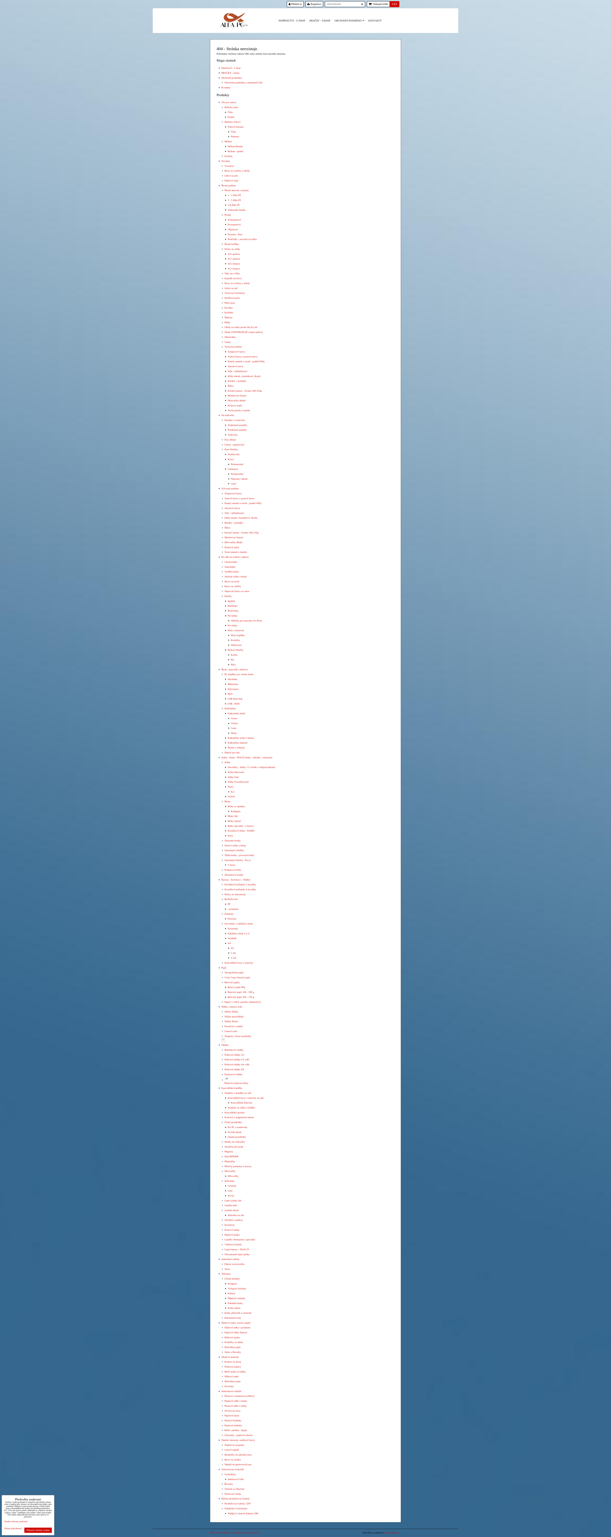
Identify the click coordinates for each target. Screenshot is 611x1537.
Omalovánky (231, 562)
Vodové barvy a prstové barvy (243, 356)
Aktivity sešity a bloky (236, 576)
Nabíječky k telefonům (236, 1508)
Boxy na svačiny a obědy (237, 170)
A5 (232, 948)
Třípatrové (233, 229)
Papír (223, 967)
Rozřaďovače (231, 899)
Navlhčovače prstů (234, 1146)
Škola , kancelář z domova (234, 669)
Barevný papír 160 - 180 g (241, 992)
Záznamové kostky (234, 874)
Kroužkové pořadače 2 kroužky (240, 884)
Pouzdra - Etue (235, 234)
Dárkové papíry (232, 1337)
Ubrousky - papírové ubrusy (239, 1435)
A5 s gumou (234, 258)
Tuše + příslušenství (237, 371)
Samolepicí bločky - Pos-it (238, 860)
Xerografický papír (234, 972)
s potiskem (233, 909)
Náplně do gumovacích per (238, 1464)
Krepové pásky (232, 1229)
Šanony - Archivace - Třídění (235, 879)
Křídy (227, 322)
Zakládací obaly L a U (239, 933)
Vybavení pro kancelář (232, 1469)
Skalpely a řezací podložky (238, 1036)
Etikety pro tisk (232, 752)
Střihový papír (232, 1376)
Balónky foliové (233, 121)
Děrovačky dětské (237, 400)
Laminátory (230, 1474)
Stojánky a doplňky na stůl (238, 1093)
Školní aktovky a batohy (237, 190)
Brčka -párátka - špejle (236, 1430)
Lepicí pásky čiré (233, 1200)
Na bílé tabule (235, 1132)
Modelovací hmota (237, 395)
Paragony (232, 1283)
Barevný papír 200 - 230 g (241, 997)
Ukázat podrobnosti (13, 1528)
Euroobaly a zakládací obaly (239, 923)
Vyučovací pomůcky (235, 293)
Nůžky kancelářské (234, 1016)
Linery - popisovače (234, 444)
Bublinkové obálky (234, 1049)
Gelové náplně (232, 1449)
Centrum (232, 1185)
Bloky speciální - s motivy (241, 826)
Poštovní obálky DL (234, 1069)
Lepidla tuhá (231, 1205)
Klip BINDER (231, 1156)
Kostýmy (235, 640)
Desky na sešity (232, 249)
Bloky (228, 801)
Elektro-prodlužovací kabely (235, 1498)
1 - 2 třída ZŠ (234, 195)
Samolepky (230, 566)
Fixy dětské (230, 439)
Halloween (236, 645)
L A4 (233, 953)
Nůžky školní (231, 1021)
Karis (230, 835)
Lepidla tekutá (232, 1210)
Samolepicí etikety (230, 1259)
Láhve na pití (231, 175)
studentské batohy (237, 209)
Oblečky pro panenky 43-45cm (246, 620)
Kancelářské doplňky (231, 1088)
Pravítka (229, 307)
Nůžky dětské (231, 1011)
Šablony (229, 317)
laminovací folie (236, 1479)
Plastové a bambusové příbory (240, 1396)
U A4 (233, 957)
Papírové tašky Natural (236, 1332)
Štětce (231, 385)
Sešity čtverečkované (238, 781)
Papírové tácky (232, 1415)
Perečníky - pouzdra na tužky (242, 239)
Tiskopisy (226, 1273)
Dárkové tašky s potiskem (237, 1327)
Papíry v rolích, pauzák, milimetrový (243, 1002)
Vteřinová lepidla (233, 1244)
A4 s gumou (234, 254)
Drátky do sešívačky (235, 1141)
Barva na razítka (233, 1459)
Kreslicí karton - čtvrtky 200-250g (245, 390)
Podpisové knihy (233, 869)
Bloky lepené (234, 821)
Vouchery (229, 166)
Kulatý (231, 117)
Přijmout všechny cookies (38, 1530)
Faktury (231, 1293)
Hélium (228, 141)
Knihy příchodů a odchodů (238, 1312)
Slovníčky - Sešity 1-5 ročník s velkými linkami (251, 767)
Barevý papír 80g (236, 987)
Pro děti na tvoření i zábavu (235, 557)
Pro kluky (232, 625)
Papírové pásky (232, 1234)
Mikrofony (233, 684)
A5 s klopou (234, 268)
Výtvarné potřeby (233, 346)
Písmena (235, 136)
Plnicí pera (230, 302)
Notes (230, 786)
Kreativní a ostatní (234, 1026)
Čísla (230, 112)
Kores (231, 459)
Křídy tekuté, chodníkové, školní (244, 376)
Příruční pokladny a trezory (238, 1166)
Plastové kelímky (233, 1420)
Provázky (229, 1386)
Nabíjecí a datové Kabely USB (243, 1513)
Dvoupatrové (234, 224)
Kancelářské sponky (235, 1112)
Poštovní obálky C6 (234, 1054)
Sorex (227, 1269)
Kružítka (229, 312)
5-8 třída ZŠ (233, 205)
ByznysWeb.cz (391, 1532)
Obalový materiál (230, 1357)
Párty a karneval (236, 630)
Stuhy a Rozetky (233, 1352)
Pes (232, 659)
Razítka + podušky (237, 381)
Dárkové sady (231, 180)
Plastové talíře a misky (236, 1405)
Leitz (230, 1190)
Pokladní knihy (235, 1303)
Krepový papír (235, 405)
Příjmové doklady (236, 1298)
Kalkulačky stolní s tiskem (241, 738)
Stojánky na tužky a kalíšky (241, 1107)
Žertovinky (233, 610)
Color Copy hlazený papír (237, 977)
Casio (233, 728)
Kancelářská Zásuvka (241, 1102)
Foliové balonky (236, 126)
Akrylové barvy (235, 366)
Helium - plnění (235, 151)
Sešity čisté (233, 777)
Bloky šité (233, 816)
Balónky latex (231, 107)
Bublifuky (233, 605)
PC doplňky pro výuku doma (239, 674)
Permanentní (237, 464)
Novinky (225, 161)
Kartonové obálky (233, 1074)
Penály (228, 214)
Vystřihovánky (232, 571)
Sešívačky (230, 1181)
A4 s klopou (234, 263)
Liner (233, 483)
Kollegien (236, 811)
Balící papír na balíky (235, 1371)
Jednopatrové (234, 219)
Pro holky (232, 615)
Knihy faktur (234, 1308)
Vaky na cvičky (232, 273)
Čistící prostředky (233, 1122)
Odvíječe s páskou (234, 1220)
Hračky (228, 596)
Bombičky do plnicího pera (238, 1454)
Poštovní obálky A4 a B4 (237, 1064)
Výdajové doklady (237, 1288)
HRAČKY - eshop (319, 20)
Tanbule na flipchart (234, 1489)
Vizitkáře (232, 938)
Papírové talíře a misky (236, 1401)
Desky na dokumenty (235, 894)
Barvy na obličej (233, 586)
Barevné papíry (232, 982)
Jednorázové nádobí (231, 1391)
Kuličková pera (232, 297)
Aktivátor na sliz (236, 1215)
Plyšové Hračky (235, 650)
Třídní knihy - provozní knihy (239, 855)
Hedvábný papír (233, 1347)
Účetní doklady (232, 1278)
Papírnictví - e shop (292, 20)
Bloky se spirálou (236, 806)
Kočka (234, 654)
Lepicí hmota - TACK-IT (237, 1249)
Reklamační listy (233, 1317)
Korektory (230, 1224)
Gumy (228, 342)
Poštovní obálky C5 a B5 (237, 1059)
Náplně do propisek (234, 1445)
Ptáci (233, 664)
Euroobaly (233, 928)
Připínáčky (230, 1161)
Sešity (227, 762)
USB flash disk (235, 698)
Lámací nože (231, 1031)
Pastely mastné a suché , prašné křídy (246, 361)
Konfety (229, 156)
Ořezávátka (230, 337)
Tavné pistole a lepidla (239, 410)
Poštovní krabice (233, 1366)
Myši (230, 693)
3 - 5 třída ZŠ (234, 200)
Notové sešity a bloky (235, 845)
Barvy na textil (232, 581)
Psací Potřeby (231, 449)
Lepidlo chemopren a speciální (240, 1239)
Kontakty (375, 20)
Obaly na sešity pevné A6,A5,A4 (241, 327)
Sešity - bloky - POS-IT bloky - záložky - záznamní (246, 757)
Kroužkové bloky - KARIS (241, 830)
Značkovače (234, 454)
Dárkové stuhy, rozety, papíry (236, 1322)
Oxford (231, 796)
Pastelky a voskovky (235, 420)
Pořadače (229, 914)
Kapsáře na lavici (233, 278)
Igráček (231, 601)
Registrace (315, 4)
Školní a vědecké (236, 747)
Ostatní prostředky (237, 1136)
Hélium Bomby (235, 146)
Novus (231, 1195)
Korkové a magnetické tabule (239, 1117)
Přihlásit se (296, 4)
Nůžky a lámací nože (231, 1006)
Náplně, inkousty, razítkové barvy (238, 1440)
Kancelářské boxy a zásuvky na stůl (245, 1097)
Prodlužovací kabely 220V (238, 1503)
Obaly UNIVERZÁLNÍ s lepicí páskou (244, 332)
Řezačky (229, 1484)
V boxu (231, 865)
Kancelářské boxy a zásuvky (239, 962)
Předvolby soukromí (220, 1532)
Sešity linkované (236, 772)
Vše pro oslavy (228, 102)
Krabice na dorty (233, 1361)
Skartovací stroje (233, 1493)
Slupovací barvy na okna (237, 591)
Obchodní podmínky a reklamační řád (243, 82)
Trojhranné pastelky (237, 425)
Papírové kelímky (233, 1425)
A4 (229, 943)
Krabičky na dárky (234, 1342)
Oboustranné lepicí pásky (237, 1254)
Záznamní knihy (233, 840)
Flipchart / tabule (239, 478)
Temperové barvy (236, 351)
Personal (232, 918)
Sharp (234, 733)
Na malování (227, 415)
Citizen (234, 723)
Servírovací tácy (233, 1410)
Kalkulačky (230, 708)
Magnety (229, 1151)
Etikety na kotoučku (235, 1264)
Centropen (233, 469)
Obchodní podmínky (348, 20)
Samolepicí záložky (234, 850)
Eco (233, 791)
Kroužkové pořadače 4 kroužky (240, 889)
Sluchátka (232, 679)
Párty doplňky (238, 635)
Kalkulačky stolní (236, 713)
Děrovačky (230, 1171)
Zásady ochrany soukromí (246, 1532)
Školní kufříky (232, 244)
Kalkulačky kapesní (237, 742)
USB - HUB (233, 703)
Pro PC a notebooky (238, 1127)
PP (229, 904)
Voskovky (233, 434)
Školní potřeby (228, 185)
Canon (234, 718)
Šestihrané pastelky (237, 429)
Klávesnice (233, 689)
